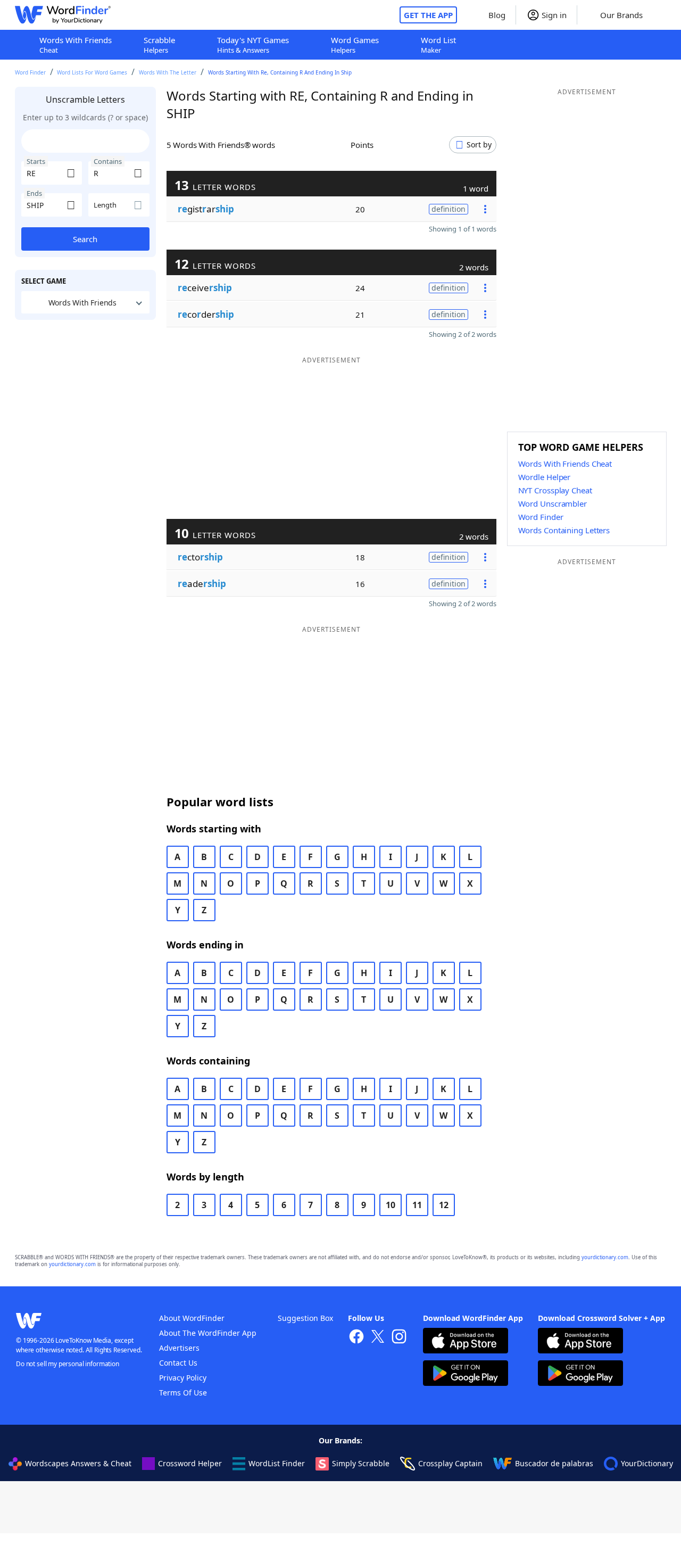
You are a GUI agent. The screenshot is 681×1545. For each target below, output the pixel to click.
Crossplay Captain (450, 1463)
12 (444, 1205)
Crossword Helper (190, 1463)
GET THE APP (428, 15)
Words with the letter (167, 72)
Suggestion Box (305, 1318)
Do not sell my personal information (67, 1363)
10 (390, 1205)
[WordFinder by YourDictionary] (63, 15)
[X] (377, 1338)
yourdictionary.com (605, 1257)
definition (448, 209)
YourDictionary (647, 1463)
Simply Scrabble (360, 1463)
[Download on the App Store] (465, 1342)
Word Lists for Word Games (92, 72)
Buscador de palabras (554, 1463)
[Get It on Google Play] (465, 1374)
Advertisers (179, 1348)
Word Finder (30, 72)
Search (85, 239)
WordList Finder (276, 1463)
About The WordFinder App (207, 1333)
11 (417, 1205)
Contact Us (178, 1363)
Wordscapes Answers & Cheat (78, 1463)
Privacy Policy (182, 1378)
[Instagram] (399, 1338)
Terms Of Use (183, 1392)
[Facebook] (356, 1338)
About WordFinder (192, 1318)
